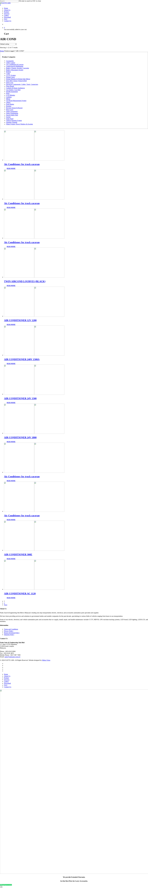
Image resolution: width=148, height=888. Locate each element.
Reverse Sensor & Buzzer (14, 108)
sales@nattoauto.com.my (12, 657)
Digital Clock (10, 77)
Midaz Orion (46, 660)
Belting (8, 72)
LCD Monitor (10, 95)
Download (7, 17)
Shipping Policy (9, 634)
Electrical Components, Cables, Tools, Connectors (22, 84)
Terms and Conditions (11, 629)
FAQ (5, 19)
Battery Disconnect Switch (14, 70)
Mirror (8, 99)
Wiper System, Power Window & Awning (19, 124)
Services (6, 13)
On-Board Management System (16, 100)
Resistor (8, 106)
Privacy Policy (8, 631)
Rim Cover (9, 110)
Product (6, 12)
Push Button (10, 104)
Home (6, 8)
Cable (8, 73)
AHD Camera (10, 63)
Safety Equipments (12, 113)
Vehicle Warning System (14, 120)
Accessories (10, 61)
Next (5, 605)
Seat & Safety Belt (12, 115)
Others (8, 102)
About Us (7, 10)
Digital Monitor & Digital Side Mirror (18, 79)
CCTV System (11, 75)
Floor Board (10, 86)
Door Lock (9, 82)
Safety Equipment (12, 111)
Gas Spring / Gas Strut (13, 90)
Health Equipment (12, 91)
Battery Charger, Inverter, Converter (17, 68)
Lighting (9, 97)
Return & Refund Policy (12, 633)
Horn (7, 93)
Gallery (6, 15)
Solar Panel (9, 119)
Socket (8, 117)
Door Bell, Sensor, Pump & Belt (16, 81)
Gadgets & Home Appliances (15, 88)
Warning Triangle (11, 122)
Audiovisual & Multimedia (14, 66)
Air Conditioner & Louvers (14, 64)
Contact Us (7, 21)
